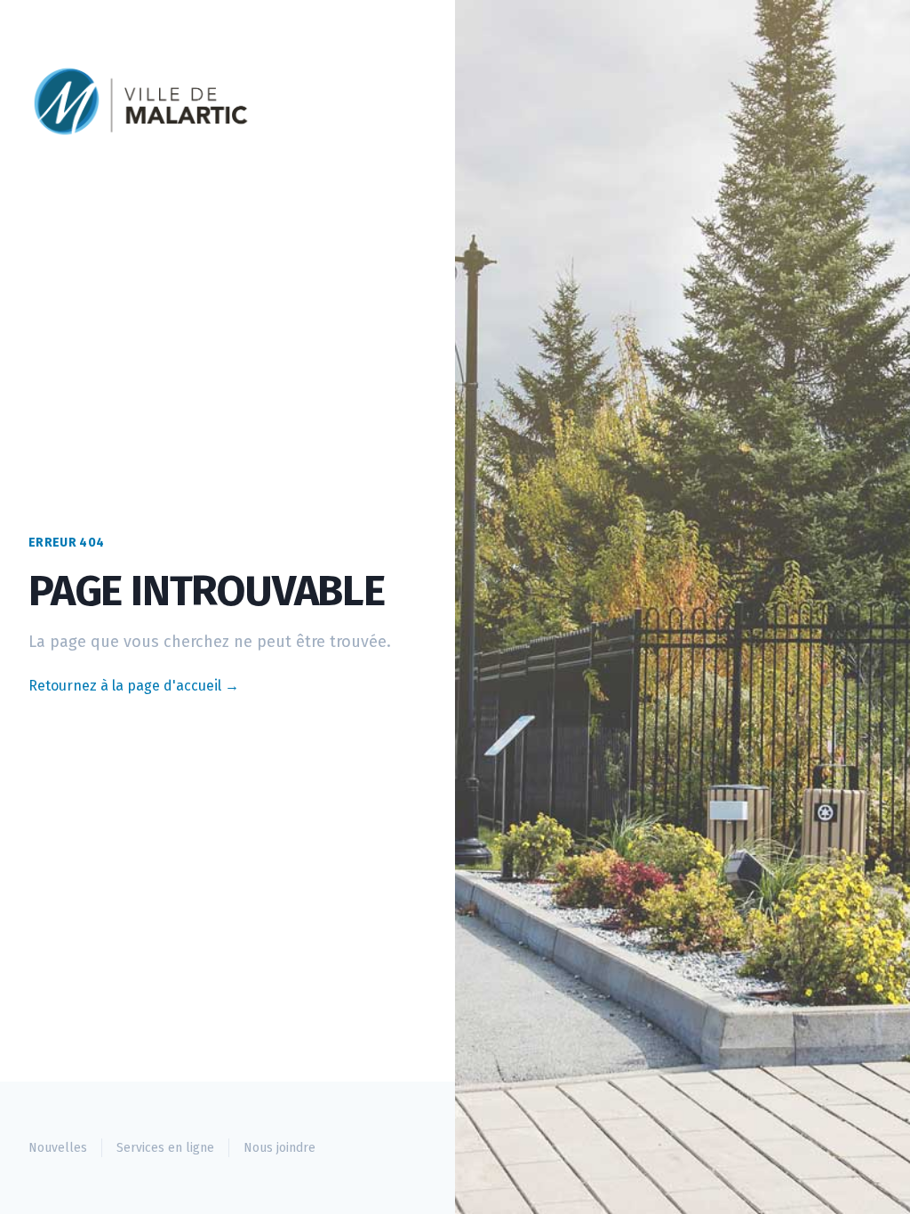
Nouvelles (57, 1147)
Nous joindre (279, 1147)
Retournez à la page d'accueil (133, 685)
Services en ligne (165, 1147)
